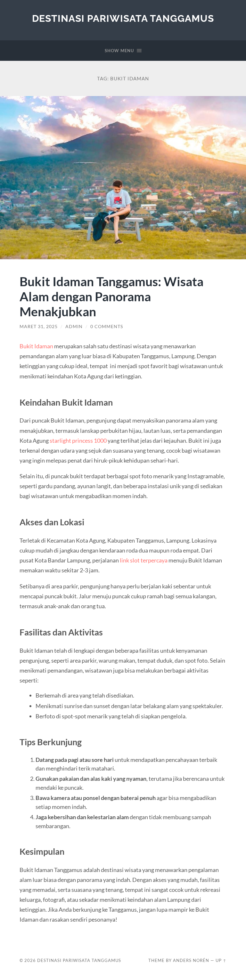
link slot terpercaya (144, 560)
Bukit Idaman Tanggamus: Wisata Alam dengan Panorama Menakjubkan (111, 296)
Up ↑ (221, 960)
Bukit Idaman (36, 346)
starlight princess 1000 (78, 440)
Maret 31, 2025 (39, 326)
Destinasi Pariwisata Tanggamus (123, 18)
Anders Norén (191, 960)
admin (74, 326)
